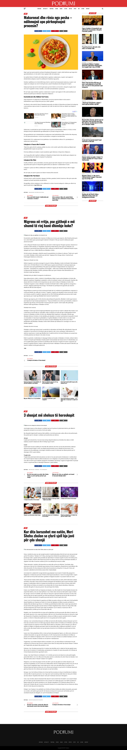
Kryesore (39, 8)
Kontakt (87, 8)
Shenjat (37, 469)
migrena (31, 355)
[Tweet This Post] (47, 31)
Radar (61, 8)
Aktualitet (45, 8)
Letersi (65, 8)
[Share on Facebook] (38, 31)
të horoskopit (44, 469)
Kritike (70, 8)
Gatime (82, 8)
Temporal (51, 8)
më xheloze (31, 469)
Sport (75, 8)
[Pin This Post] (55, 31)
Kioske (56, 8)
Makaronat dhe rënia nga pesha (36, 192)
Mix (79, 8)
